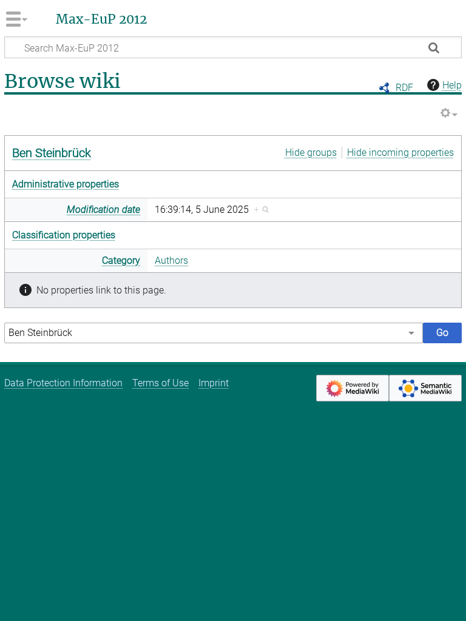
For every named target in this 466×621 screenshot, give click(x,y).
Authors (171, 260)
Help (452, 85)
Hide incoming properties (400, 152)
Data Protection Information (63, 383)
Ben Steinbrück (51, 153)
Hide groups (311, 152)
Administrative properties (65, 184)
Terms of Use (160, 383)
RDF (404, 87)
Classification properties (63, 235)
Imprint (213, 383)
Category (121, 260)
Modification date (103, 209)
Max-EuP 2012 (101, 19)
